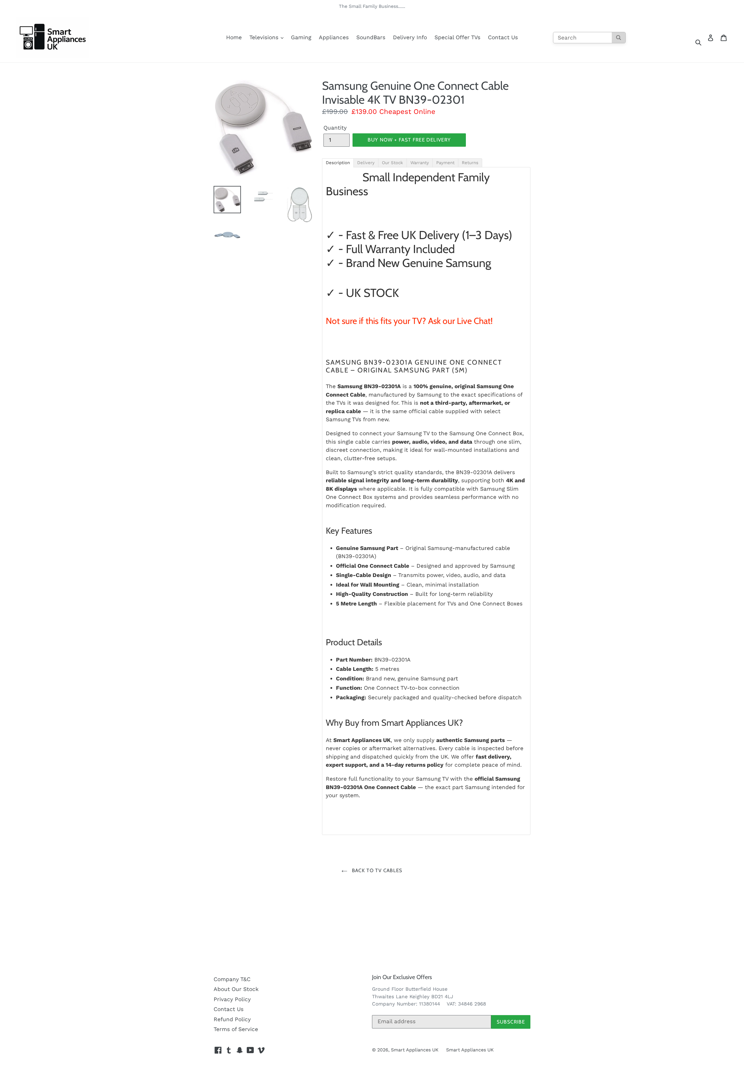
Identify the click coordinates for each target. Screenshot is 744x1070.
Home (234, 37)
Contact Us (503, 37)
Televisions (264, 37)
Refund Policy (232, 1019)
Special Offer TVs (457, 37)
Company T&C (232, 979)
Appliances (334, 37)
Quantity (335, 127)
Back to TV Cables (376, 870)
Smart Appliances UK (415, 1050)
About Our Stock (236, 989)
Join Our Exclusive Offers (402, 977)
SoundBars (370, 37)
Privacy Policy (232, 999)
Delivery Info (410, 37)
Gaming (301, 37)
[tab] (338, 162)
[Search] (618, 37)
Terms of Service (236, 1029)
